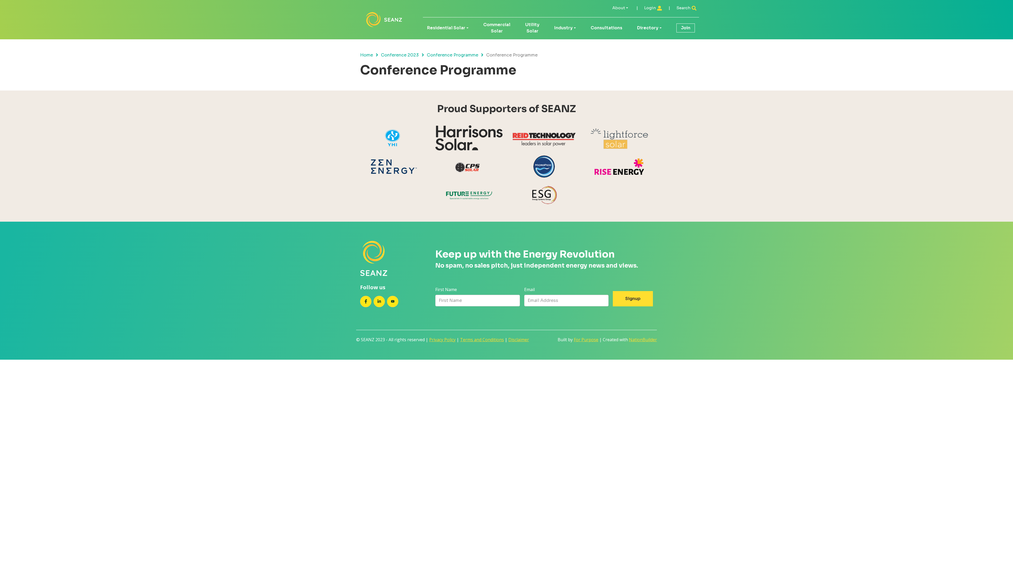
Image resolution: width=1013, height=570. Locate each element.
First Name (446, 289)
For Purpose (586, 340)
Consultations (606, 28)
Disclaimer (518, 340)
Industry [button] (563, 28)
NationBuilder (643, 340)
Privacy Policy (442, 340)
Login (650, 7)
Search (683, 7)
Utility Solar (532, 28)
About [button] (618, 7)
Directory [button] (647, 28)
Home (366, 55)
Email (529, 289)
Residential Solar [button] (446, 28)
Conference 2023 (400, 55)
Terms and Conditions (482, 340)
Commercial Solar (496, 28)
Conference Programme (452, 55)
